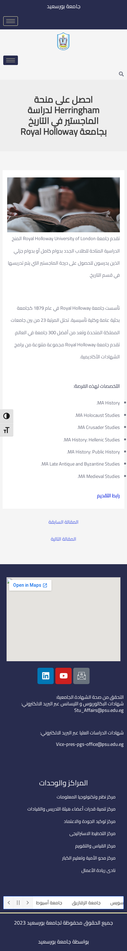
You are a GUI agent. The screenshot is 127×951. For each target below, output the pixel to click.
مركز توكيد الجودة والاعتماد (90, 821)
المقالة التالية (63, 539)
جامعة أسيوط (55, 902)
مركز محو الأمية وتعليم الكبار (89, 858)
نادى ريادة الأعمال (98, 870)
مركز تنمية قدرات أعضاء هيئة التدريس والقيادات (71, 809)
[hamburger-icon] (10, 21)
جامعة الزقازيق (92, 902)
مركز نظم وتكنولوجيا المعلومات (86, 797)
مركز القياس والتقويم (95, 846)
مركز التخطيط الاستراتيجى (92, 833)
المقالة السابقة (63, 522)
